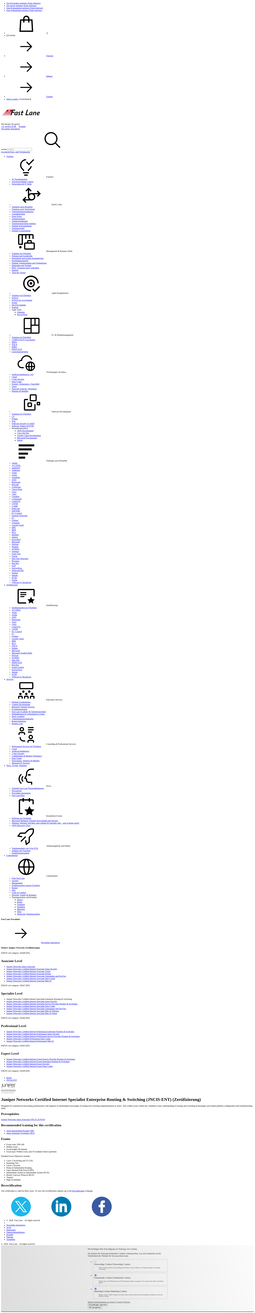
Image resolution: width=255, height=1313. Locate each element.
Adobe (14, 463)
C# (13, 416)
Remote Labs (17, 723)
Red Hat (15, 563)
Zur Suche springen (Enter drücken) (21, 6)
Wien (19, 912)
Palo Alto (16, 660)
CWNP (15, 504)
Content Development (21, 704)
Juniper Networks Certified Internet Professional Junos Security (33, 1034)
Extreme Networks (19, 516)
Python (15, 419)
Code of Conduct (19, 892)
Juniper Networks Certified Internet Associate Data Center (30, 978)
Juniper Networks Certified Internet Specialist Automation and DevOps (36, 1009)
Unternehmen (12, 855)
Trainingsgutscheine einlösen (24, 223)
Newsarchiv (17, 791)
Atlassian (21, 312)
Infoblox (15, 535)
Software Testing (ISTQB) (23, 426)
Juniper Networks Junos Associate (20, 966)
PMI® (14, 347)
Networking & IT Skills (22, 184)
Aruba (14, 475)
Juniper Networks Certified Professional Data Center (28, 1039)
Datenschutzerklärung (15, 1232)
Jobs (13, 890)
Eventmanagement (19, 709)
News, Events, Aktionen (16, 765)
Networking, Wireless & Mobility (26, 761)
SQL (14, 421)
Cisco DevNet (23, 433)
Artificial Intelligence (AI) (22, 374)
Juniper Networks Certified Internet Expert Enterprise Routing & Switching (38, 1061)
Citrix (14, 494)
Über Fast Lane (18, 878)
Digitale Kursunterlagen (22, 226)
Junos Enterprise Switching (20, 1133)
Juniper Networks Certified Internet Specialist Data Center (30, 1006)
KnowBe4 (16, 539)
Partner (15, 888)
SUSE (14, 578)
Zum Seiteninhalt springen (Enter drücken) (24, 10)
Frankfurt (21, 904)
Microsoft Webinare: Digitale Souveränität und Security (35, 821)
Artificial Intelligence (20, 751)
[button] (25, 99)
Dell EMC (16, 511)
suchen (4, 149)
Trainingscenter (18, 228)
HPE (14, 527)
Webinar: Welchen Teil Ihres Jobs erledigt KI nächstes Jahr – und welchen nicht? (45, 823)
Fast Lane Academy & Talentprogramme (29, 712)
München (21, 909)
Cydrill (15, 506)
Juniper (15, 537)
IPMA (14, 342)
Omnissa (15, 551)
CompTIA (16, 501)
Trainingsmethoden (20, 221)
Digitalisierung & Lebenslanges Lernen (28, 714)
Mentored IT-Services (21, 763)
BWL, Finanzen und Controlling (25, 268)
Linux (14, 386)
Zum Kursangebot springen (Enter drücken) (24, 8)
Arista (14, 473)
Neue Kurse (17, 216)
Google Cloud (18, 525)
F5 (13, 518)
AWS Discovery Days (21, 825)
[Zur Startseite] (21, 122)
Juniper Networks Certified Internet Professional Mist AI (30, 1041)
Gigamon (16, 523)
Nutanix (15, 547)
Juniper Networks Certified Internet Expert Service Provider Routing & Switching (40, 1059)
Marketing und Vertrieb (21, 265)
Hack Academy (18, 716)
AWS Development (25, 431)
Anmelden (10, 1239)
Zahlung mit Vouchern (21, 851)
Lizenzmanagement (20, 352)
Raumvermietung (19, 721)
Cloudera (15, 496)
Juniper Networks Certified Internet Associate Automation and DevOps (36, 976)
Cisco (14, 492)
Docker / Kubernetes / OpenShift (25, 384)
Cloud (14, 377)
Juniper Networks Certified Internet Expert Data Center (29, 1066)
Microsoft (16, 542)
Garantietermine (18, 214)
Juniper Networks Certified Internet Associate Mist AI (28, 981)
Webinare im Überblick (21, 818)
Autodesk (16, 477)
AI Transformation (19, 179)
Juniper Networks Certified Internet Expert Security (28, 1064)
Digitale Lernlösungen (21, 702)
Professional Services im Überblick (26, 746)
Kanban (15, 307)
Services (9, 679)
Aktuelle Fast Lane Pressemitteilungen (28, 788)
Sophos (15, 573)
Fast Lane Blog (18, 795)
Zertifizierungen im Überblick (24, 608)
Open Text (16, 554)
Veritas (14, 580)
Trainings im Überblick (21, 253)
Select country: (12, 99)
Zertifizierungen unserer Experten (26, 885)
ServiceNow (22, 314)
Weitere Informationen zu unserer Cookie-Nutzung (109, 1302)
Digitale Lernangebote (21, 231)
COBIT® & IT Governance (23, 340)
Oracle (14, 556)
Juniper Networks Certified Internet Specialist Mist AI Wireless (32, 1011)
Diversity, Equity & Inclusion (24, 895)
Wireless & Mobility (20, 391)
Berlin (19, 902)
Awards (15, 881)
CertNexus (16, 487)
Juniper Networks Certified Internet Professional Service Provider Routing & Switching (43, 1036)
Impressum (11, 1230)
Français (49, 56)
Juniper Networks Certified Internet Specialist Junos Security (31, 1001)
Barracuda (16, 482)
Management (17, 883)
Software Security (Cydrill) (23, 423)
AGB (8, 1227)
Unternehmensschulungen (22, 211)
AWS (14, 480)
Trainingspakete (18, 219)
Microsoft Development (27, 438)
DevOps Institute (19, 305)
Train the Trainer (19, 273)
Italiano (49, 76)
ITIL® (14, 344)
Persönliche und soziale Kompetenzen (28, 258)
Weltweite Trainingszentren (28, 914)
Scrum (14, 302)
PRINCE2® (17, 349)
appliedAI (16, 468)
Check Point (17, 489)
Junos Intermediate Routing (20, 1131)
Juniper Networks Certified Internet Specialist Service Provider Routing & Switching (41, 1004)
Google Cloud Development (29, 435)
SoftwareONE (18, 570)
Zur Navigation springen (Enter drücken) (23, 3)
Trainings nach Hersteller (22, 207)
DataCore (16, 508)
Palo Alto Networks (20, 558)
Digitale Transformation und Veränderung (29, 263)
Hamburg (21, 907)
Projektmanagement (20, 261)
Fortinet (15, 520)
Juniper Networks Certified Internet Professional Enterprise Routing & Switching (40, 1031)
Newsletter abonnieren (10, 129)
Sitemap (9, 1237)
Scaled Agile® (18, 667)
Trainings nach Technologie (23, 209)
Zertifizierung (12, 585)
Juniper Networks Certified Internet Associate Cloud (28, 971)
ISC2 (14, 532)
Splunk (15, 575)
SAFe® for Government (22, 300)
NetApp (15, 544)
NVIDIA (15, 549)
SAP (14, 566)
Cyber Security (18, 379)
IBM (14, 530)
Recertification (78, 1191)
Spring (20, 440)
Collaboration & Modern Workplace (27, 756)
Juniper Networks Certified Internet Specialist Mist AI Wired (31, 1013)
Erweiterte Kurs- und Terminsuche (15, 152)
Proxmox (15, 561)
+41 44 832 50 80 (8, 126)
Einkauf (15, 270)
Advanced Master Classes (22, 182)
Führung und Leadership (22, 256)
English (49, 97)
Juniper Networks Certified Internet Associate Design (28, 974)
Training (9, 156)
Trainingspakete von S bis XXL (25, 848)
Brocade (15, 484)
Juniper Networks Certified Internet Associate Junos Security (31, 969)
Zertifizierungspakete (20, 853)
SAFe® (15, 298)
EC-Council (17, 513)
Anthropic (16, 470)
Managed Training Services (23, 707)
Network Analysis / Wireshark (24, 389)
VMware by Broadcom (21, 582)
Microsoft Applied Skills (22, 653)
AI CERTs (16, 465)
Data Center (17, 382)
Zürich (20, 900)
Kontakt (22, 126)
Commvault (17, 499)
